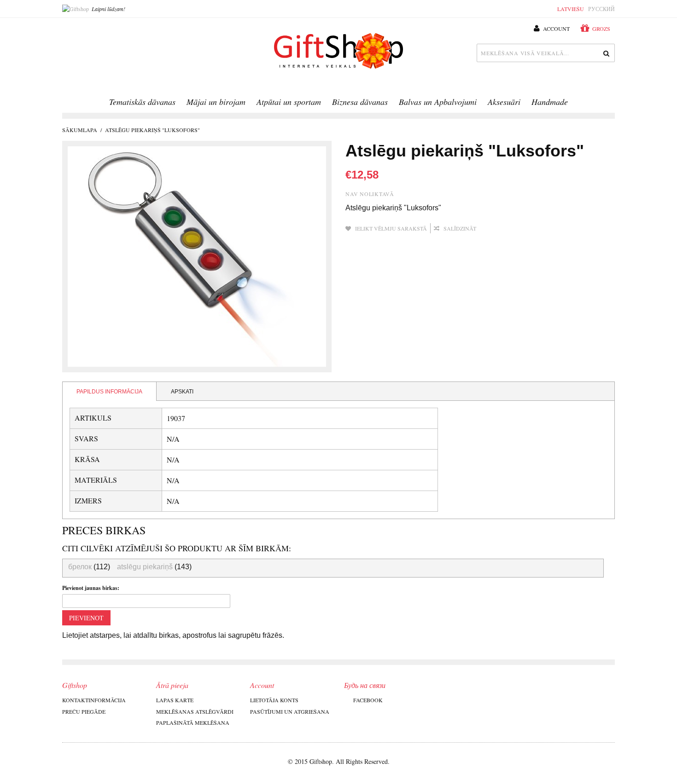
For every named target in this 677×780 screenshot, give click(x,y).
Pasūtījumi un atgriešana (289, 711)
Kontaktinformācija (94, 700)
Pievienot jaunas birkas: (90, 588)
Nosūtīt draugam (496, 229)
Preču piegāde (83, 711)
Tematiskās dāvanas (142, 101)
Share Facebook (514, 229)
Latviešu (570, 8)
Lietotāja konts (274, 700)
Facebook (368, 700)
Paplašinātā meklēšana (192, 722)
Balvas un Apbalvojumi (438, 101)
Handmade (549, 101)
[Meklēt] (605, 53)
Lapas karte (174, 700)
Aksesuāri (504, 101)
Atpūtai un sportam (289, 101)
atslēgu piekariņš (145, 567)
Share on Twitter (532, 229)
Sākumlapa (79, 129)
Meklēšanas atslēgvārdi (194, 711)
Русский (601, 8)
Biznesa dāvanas (360, 101)
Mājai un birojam (216, 101)
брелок (80, 567)
